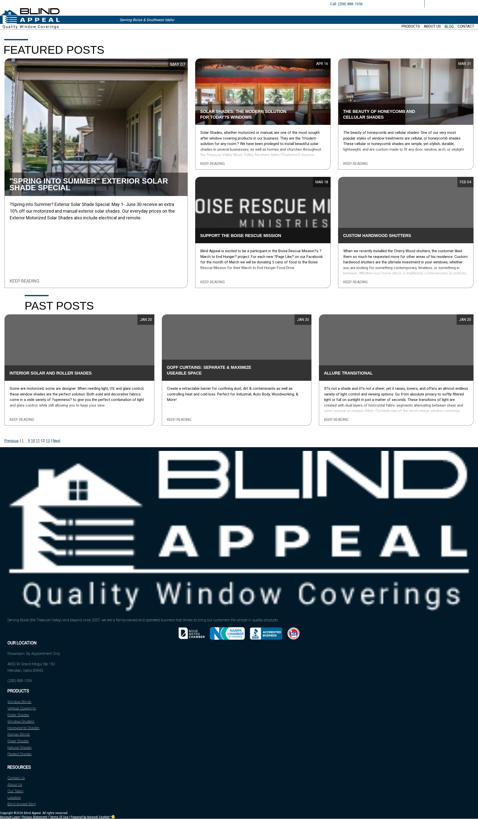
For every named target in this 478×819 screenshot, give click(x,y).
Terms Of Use (59, 817)
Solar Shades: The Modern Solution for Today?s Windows (243, 114)
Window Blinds (19, 702)
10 (33, 440)
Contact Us (16, 778)
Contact (466, 26)
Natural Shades (19, 747)
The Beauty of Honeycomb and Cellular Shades (379, 114)
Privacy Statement (34, 817)
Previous (11, 440)
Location (14, 797)
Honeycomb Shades (23, 728)
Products (411, 26)
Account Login (10, 817)
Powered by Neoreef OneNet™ (91, 817)
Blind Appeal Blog (21, 804)
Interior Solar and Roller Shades (50, 373)
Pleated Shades (19, 754)
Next (56, 440)
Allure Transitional (348, 373)
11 (38, 440)
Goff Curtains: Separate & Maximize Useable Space (209, 370)
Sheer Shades (18, 741)
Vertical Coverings (21, 708)
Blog (449, 26)
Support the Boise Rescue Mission (240, 235)
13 (48, 440)
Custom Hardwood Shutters (377, 235)
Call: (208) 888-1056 (346, 4)
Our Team (15, 791)
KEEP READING (24, 281)
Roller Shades (18, 715)
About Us (432, 26)
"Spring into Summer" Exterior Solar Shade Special (88, 184)
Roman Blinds (18, 734)
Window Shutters (20, 721)
